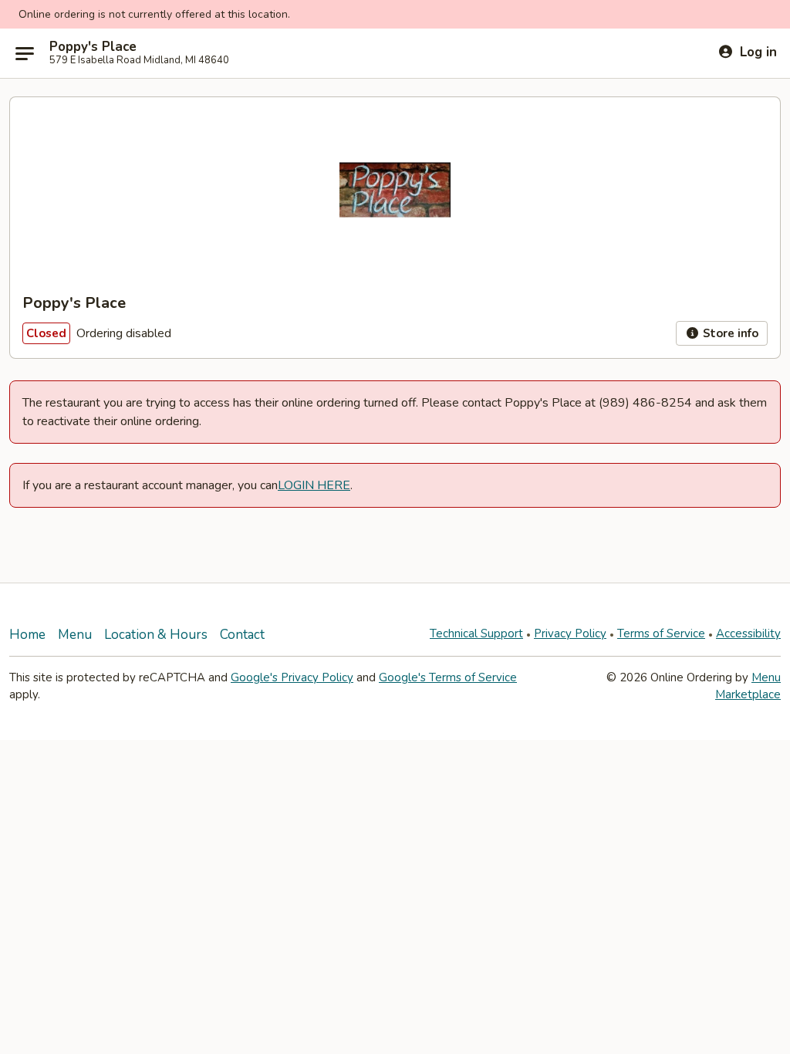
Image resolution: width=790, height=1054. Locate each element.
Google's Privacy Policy (292, 677)
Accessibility (748, 633)
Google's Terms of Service (448, 677)
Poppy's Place (93, 47)
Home (27, 635)
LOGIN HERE (314, 485)
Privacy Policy (570, 633)
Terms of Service (661, 633)
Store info (729, 333)
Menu (75, 635)
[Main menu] (24, 53)
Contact (242, 635)
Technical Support (476, 633)
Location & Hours (156, 635)
